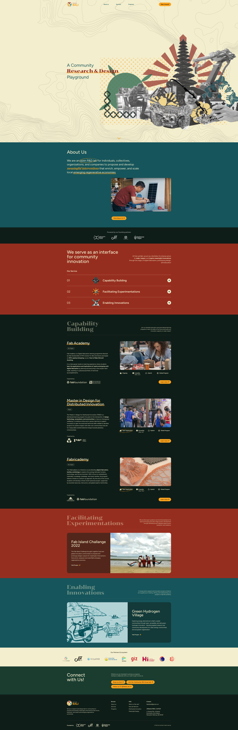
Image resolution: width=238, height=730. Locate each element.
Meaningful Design (134, 711)
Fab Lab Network (133, 706)
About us (106, 4)
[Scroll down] (119, 138)
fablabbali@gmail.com (152, 704)
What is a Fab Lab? (134, 704)
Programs (131, 4)
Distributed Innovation (135, 709)
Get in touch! (165, 4)
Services (118, 4)
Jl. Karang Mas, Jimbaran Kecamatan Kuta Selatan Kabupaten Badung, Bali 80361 (154, 713)
